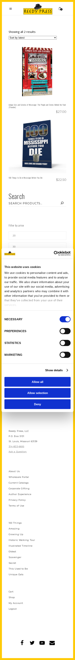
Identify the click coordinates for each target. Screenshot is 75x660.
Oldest (12, 551)
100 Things (15, 523)
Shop (12, 597)
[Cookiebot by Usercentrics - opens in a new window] (54, 253)
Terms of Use (16, 505)
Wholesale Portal (19, 477)
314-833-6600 (16, 446)
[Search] (62, 203)
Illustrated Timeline (20, 545)
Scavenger (15, 557)
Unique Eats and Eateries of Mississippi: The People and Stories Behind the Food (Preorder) (37, 106)
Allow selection (37, 393)
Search (17, 196)
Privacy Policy (17, 500)
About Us (14, 471)
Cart (11, 591)
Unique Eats (16, 574)
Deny (37, 404)
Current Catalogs (19, 482)
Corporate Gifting (19, 488)
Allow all (37, 381)
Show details (54, 370)
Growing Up (16, 534)
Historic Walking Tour (22, 540)
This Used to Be (18, 568)
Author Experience (20, 494)
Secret (12, 563)
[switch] (65, 331)
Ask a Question (18, 451)
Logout (13, 608)
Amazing (14, 528)
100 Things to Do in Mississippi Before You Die (25, 177)
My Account (16, 603)
